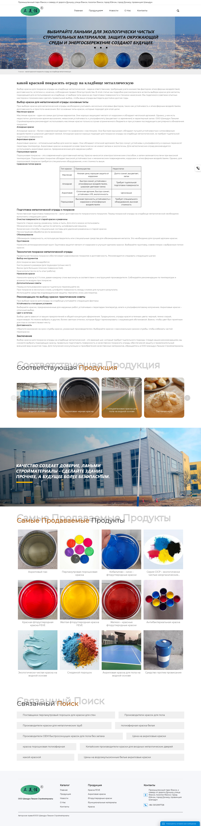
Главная (21, 72)
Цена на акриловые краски (149, 736)
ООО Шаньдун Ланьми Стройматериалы (162, 346)
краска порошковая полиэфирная (44, 746)
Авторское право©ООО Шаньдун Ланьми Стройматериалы (43, 816)
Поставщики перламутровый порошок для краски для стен (59, 715)
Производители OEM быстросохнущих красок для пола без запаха (64, 736)
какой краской (32, 757)
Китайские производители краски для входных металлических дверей (129, 746)
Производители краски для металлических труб (52, 725)
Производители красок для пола (144, 715)
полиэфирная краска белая (138, 725)
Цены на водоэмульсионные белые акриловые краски (117, 757)
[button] (187, 398)
